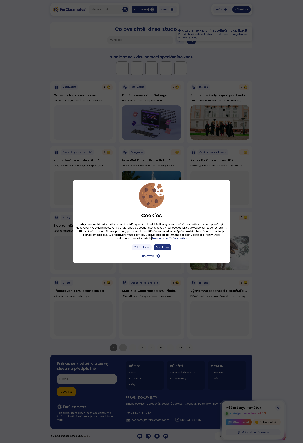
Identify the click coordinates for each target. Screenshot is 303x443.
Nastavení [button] (148, 256)
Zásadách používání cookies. (169, 238)
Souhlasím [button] (162, 247)
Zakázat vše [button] (141, 247)
